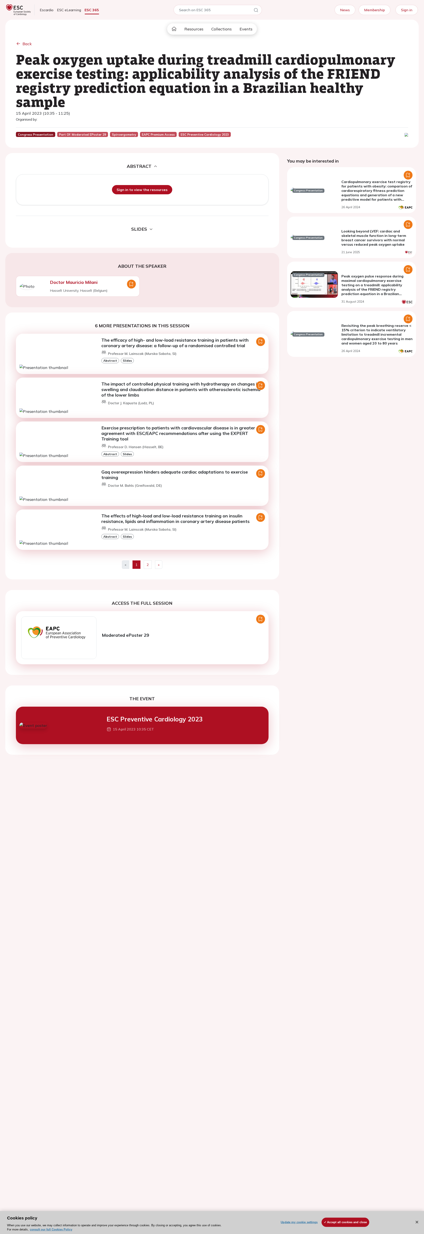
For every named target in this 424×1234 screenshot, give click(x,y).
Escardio (46, 10)
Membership (374, 10)
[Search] (256, 10)
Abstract (110, 360)
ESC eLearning (69, 10)
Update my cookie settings (299, 1222)
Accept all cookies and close (347, 1222)
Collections (221, 29)
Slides (127, 360)
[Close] (417, 1222)
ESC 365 (92, 10)
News (345, 10)
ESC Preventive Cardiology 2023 (155, 719)
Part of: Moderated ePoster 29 (82, 134)
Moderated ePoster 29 (125, 635)
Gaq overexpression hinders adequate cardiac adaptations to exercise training (174, 474)
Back (27, 43)
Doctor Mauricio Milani (74, 282)
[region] (212, 1222)
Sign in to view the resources (142, 189)
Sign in (406, 10)
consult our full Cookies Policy (51, 1229)
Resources (193, 29)
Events (246, 29)
